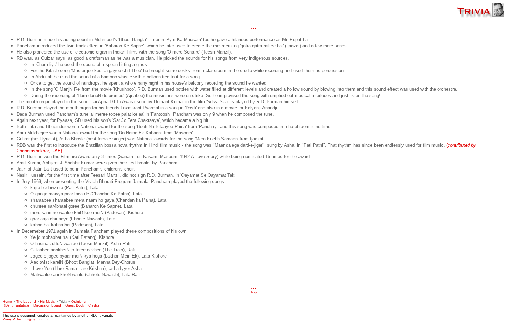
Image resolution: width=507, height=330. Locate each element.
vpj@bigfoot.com (37, 319)
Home (7, 301)
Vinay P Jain (13, 319)
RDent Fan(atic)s (16, 305)
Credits (93, 305)
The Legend (26, 301)
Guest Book (74, 305)
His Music (47, 301)
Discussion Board (47, 305)
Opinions (78, 301)
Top (254, 292)
